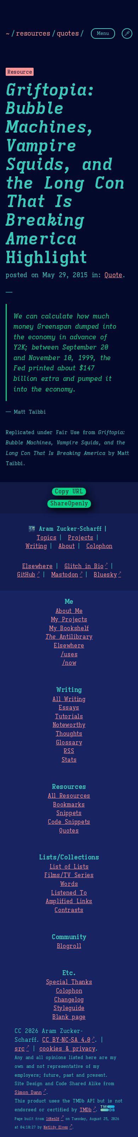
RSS (69, 751)
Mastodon (64, 574)
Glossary (69, 742)
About (66, 546)
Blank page (69, 1017)
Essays (69, 707)
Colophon (99, 546)
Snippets (68, 813)
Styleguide (69, 1008)
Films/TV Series (68, 875)
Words (69, 884)
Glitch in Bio (84, 566)
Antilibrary (69, 636)
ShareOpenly (69, 503)
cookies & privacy (67, 1048)
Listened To (69, 892)
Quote (113, 275)
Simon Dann (28, 1092)
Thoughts (69, 733)
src (20, 1048)
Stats (69, 760)
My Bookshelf (69, 628)
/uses (69, 654)
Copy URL (69, 491)
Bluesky (105, 574)
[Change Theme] (127, 33)
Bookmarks (69, 804)
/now (69, 663)
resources (33, 33)
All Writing (68, 699)
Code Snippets (69, 822)
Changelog (69, 999)
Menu (103, 33)
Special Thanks (69, 982)
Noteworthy (69, 725)
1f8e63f (52, 1119)
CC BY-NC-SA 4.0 (66, 1040)
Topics (46, 537)
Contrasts (68, 910)
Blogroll (69, 946)
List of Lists (69, 866)
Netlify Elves (56, 1127)
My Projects (69, 619)
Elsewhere (37, 566)
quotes (68, 33)
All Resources (69, 795)
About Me (69, 611)
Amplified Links (69, 901)
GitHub (26, 574)
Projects (80, 537)
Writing (36, 546)
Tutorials (69, 716)
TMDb (86, 1110)
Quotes (69, 830)
